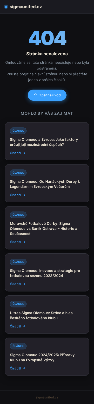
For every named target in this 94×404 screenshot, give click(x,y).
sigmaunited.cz (26, 6)
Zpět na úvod (50, 95)
